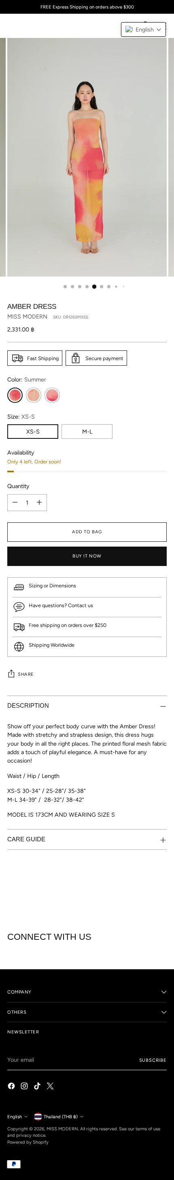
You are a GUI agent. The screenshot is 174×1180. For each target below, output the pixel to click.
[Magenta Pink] (52, 395)
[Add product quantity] (39, 503)
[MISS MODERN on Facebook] (12, 1087)
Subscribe (153, 1060)
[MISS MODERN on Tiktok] (38, 1087)
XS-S (33, 431)
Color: (26, 379)
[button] (143, 29)
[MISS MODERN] (25, 26)
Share (26, 674)
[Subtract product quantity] (15, 503)
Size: (21, 416)
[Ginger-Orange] (33, 395)
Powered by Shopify (28, 1142)
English (14, 1116)
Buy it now (87, 556)
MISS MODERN (27, 316)
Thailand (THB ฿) (61, 1116)
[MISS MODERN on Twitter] (51, 1087)
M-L (87, 431)
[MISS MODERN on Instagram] (25, 1087)
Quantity (18, 486)
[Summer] (15, 395)
